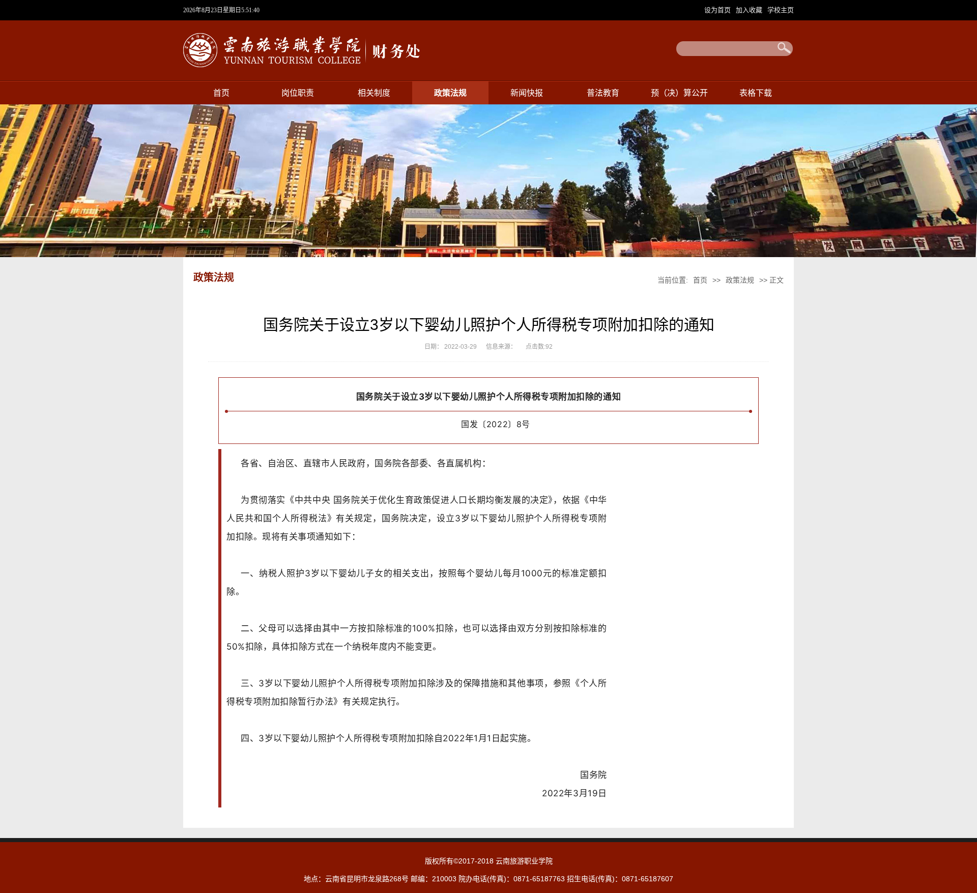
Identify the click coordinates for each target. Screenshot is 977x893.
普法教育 (603, 93)
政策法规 (450, 93)
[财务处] (304, 68)
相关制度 (374, 93)
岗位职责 (297, 93)
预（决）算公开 (679, 93)
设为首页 (718, 10)
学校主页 (780, 10)
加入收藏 (750, 10)
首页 (221, 93)
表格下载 (755, 93)
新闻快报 (526, 93)
